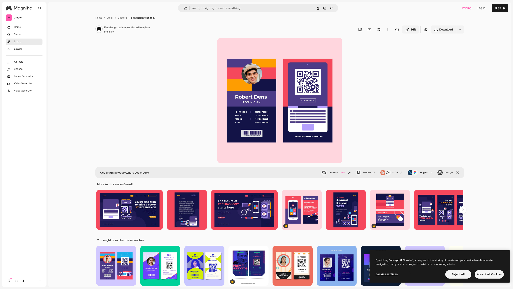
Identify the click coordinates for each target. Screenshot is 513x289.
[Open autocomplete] (183, 8)
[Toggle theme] (23, 281)
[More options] (388, 29)
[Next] (463, 210)
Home (98, 17)
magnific (109, 31)
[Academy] (16, 281)
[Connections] (9, 281)
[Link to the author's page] (99, 29)
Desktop (337, 172)
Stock (110, 17)
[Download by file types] (460, 29)
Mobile (367, 172)
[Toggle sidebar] (39, 8)
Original (242, 46)
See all (128, 184)
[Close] (457, 172)
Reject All (458, 274)
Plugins (424, 172)
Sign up (500, 8)
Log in (481, 8)
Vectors (122, 17)
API (446, 172)
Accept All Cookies (489, 274)
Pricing (467, 8)
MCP (395, 172)
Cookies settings (387, 274)
